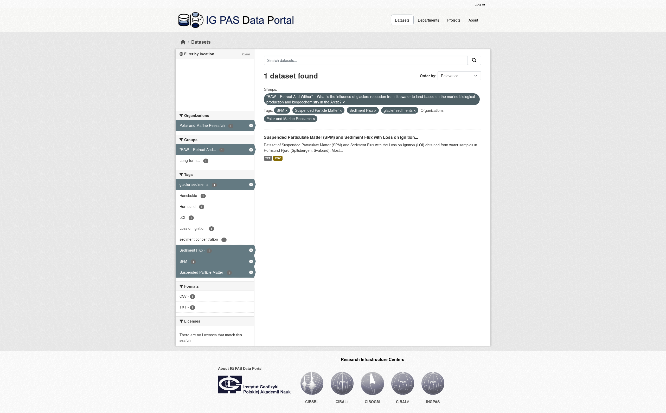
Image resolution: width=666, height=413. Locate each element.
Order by (427, 75)
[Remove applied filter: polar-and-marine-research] (314, 119)
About (473, 20)
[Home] (183, 41)
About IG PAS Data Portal (240, 368)
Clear (246, 54)
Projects (453, 20)
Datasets (402, 20)
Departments (428, 20)
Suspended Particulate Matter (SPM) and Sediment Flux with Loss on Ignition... (341, 137)
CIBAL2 (402, 401)
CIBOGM (372, 401)
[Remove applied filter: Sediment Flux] (375, 110)
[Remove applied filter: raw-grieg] (344, 102)
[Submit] (474, 60)
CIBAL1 (342, 401)
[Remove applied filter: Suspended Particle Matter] (341, 110)
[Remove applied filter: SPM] (286, 110)
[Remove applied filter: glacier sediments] (415, 110)
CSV (278, 158)
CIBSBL (312, 401)
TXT (267, 158)
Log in (480, 4)
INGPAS (433, 401)
